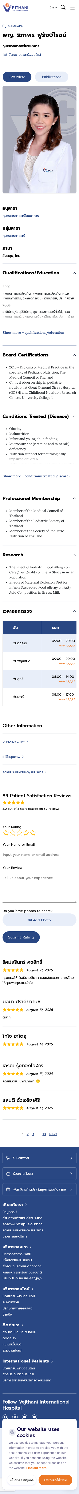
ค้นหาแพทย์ (11, 1302)
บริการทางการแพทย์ (17, 1254)
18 (44, 1134)
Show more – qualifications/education (33, 332)
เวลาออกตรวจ (17, 611)
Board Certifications (25, 354)
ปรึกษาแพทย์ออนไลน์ (17, 1308)
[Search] (63, 7)
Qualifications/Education (31, 272)
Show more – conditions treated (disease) (36, 476)
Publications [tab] (51, 77)
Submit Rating (21, 937)
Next (53, 1134)
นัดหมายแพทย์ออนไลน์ (19, 1296)
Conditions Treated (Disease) (36, 416)
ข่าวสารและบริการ (15, 1236)
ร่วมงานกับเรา (12, 1350)
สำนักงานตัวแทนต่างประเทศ (22, 1218)
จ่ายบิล (7, 1314)
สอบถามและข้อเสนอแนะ (19, 1332)
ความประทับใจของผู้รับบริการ (23, 1230)
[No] (73, 1420)
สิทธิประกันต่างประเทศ (18, 1374)
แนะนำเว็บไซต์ (12, 1344)
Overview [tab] (17, 77)
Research (13, 554)
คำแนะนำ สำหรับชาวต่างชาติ (22, 1272)
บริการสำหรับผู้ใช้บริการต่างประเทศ (27, 1380)
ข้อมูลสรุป (10, 1212)
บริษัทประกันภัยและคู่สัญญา (22, 1278)
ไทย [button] (52, 7)
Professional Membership (31, 498)
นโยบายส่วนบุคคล (22, 1480)
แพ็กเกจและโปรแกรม (17, 1260)
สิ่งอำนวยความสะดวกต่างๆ (22, 1266)
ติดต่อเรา (9, 1338)
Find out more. (36, 1468)
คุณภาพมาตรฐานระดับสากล (23, 1224)
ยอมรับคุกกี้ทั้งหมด (55, 1480)
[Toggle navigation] (72, 7)
